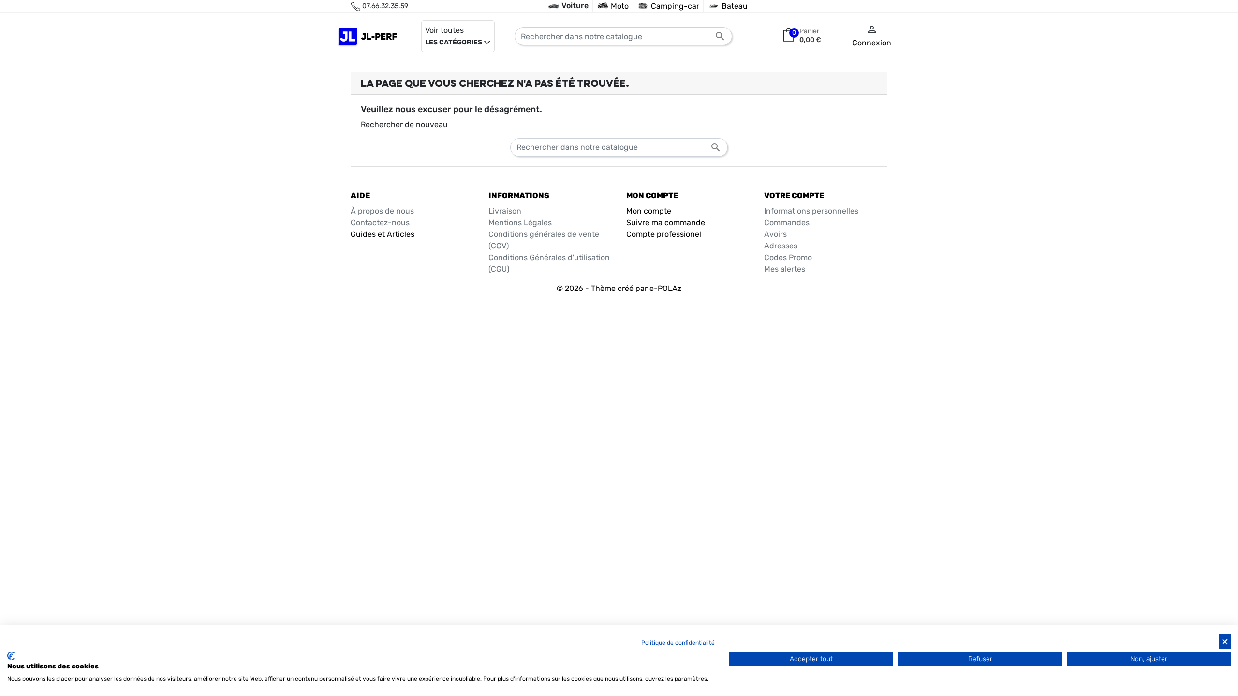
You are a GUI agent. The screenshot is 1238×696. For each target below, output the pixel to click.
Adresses (780, 245)
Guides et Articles (382, 234)
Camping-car (675, 6)
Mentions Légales (520, 222)
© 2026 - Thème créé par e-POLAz (619, 288)
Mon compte (648, 211)
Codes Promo (788, 257)
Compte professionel (663, 234)
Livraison (504, 211)
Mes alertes (784, 269)
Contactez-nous (380, 222)
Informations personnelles (811, 211)
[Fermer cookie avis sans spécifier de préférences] (1225, 641)
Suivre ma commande (665, 222)
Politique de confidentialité (678, 642)
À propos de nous (382, 211)
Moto (620, 6)
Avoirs (775, 234)
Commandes (787, 222)
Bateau (735, 6)
